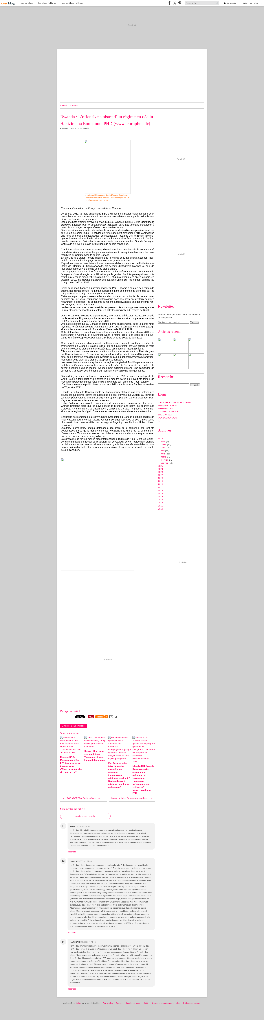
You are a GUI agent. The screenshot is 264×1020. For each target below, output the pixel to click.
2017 (160, 487)
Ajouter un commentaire (85, 816)
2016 (160, 490)
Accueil (63, 105)
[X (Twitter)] (174, 3)
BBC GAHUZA (165, 414)
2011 (160, 505)
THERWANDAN (165, 408)
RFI (159, 421)
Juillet (164, 444)
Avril (163, 453)
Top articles (108, 1003)
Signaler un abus (133, 1003)
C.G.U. (146, 1003)
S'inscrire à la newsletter (73, 726)
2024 (160, 469)
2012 (160, 502)
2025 (160, 466)
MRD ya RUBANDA (167, 405)
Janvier (164, 463)
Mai (163, 450)
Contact (74, 105)
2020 (160, 478)
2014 (160, 496)
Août (163, 441)
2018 (160, 484)
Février (164, 460)
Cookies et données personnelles (166, 1003)
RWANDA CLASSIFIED (169, 411)
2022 (160, 475)
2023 (160, 472)
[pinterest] (180, 3)
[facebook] (169, 3)
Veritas (78, 1003)
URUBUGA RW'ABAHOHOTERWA (174, 402)
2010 (160, 509)
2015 (160, 493)
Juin (163, 447)
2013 (160, 499)
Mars (163, 457)
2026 (160, 438)
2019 (160, 481)
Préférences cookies (191, 1003)
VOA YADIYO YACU (167, 418)
